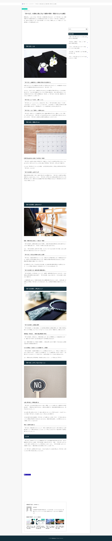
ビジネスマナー (24, 8)
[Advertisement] (34, 33)
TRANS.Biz (54, 538)
